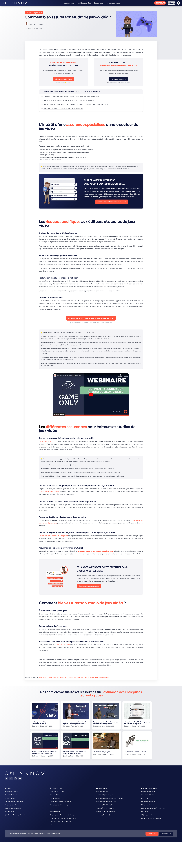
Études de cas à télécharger (59, 805)
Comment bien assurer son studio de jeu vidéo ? (63, 109)
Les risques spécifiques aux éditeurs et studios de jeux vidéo (69, 101)
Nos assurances (68, 3)
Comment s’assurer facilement (60, 801)
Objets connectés (147, 815)
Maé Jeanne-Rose (69, 726)
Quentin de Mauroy (36, 24)
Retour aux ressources (34, 29)
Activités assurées (84, 3)
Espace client (54, 795)
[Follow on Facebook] (11, 778)
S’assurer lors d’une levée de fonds (62, 815)
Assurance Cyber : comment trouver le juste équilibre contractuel (44, 752)
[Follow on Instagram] (15, 778)
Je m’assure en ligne (57, 791)
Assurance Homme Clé (103, 815)
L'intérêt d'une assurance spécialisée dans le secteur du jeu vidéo (71, 96)
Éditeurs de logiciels (148, 791)
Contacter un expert (118, 79)
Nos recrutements (11, 795)
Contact (171, 3)
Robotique (144, 811)
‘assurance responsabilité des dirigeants (54, 536)
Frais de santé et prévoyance (105, 811)
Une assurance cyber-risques (49, 491)
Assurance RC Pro (102, 791)
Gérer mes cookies (11, 805)
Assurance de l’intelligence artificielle (63, 818)
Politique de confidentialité (14, 801)
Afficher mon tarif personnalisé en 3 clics (112, 202)
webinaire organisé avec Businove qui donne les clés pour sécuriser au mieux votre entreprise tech (74, 677)
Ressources (98, 3)
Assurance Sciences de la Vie (106, 801)
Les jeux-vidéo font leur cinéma (135, 752)
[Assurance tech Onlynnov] (14, 3)
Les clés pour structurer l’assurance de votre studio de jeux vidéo (105, 723)
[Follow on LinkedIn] (6, 778)
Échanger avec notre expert (89, 586)
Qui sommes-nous (113, 3)
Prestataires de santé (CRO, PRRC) (153, 808)
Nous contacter (55, 798)
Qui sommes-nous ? (11, 791)
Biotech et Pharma (147, 805)
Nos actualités (9, 811)
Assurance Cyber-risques (104, 795)
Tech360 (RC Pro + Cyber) (105, 808)
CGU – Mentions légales (13, 808)
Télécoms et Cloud (147, 795)
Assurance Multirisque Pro (105, 805)
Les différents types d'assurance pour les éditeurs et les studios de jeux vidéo (76, 105)
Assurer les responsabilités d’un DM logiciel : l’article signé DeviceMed (75, 723)
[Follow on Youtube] (20, 778)
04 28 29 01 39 (166, 834)
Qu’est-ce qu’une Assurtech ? (15, 815)
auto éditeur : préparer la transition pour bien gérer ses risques (75, 752)
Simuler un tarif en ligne (63, 79)
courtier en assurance (62, 645)
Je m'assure (160, 3)
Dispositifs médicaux (148, 801)
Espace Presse (10, 798)
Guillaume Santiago (38, 756)
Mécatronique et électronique (151, 818)
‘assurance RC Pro (46, 441)
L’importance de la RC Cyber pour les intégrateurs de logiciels (137, 723)
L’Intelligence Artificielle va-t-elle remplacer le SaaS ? (43, 723)
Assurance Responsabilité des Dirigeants (109, 798)
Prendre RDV (152, 834)
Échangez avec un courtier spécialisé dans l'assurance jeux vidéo (91, 318)
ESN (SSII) (144, 798)
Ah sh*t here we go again (101, 752)
